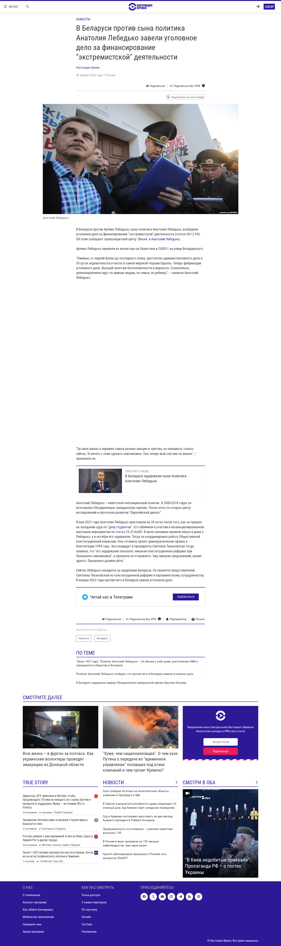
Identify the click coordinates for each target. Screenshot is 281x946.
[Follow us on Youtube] (162, 896)
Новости (83, 19)
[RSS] (189, 896)
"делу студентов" (120, 527)
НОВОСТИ (113, 782)
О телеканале (31, 895)
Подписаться (185, 596)
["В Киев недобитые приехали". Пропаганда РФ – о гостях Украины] (220, 833)
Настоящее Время (88, 67)
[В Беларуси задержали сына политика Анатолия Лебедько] (100, 481)
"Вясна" (142, 239)
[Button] (155, 85)
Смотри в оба (199, 782)
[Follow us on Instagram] (171, 896)
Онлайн (86, 917)
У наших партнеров (94, 902)
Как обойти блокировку (38, 910)
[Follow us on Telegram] (180, 896)
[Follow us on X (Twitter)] (153, 896)
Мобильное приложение (38, 917)
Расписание (89, 931)
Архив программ (33, 931)
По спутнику (89, 910)
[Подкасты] (198, 896)
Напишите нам (32, 924)
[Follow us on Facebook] (144, 896)
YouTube (87, 924)
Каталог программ (34, 902)
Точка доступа (91, 895)
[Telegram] (258, 7)
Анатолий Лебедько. (166, 239)
